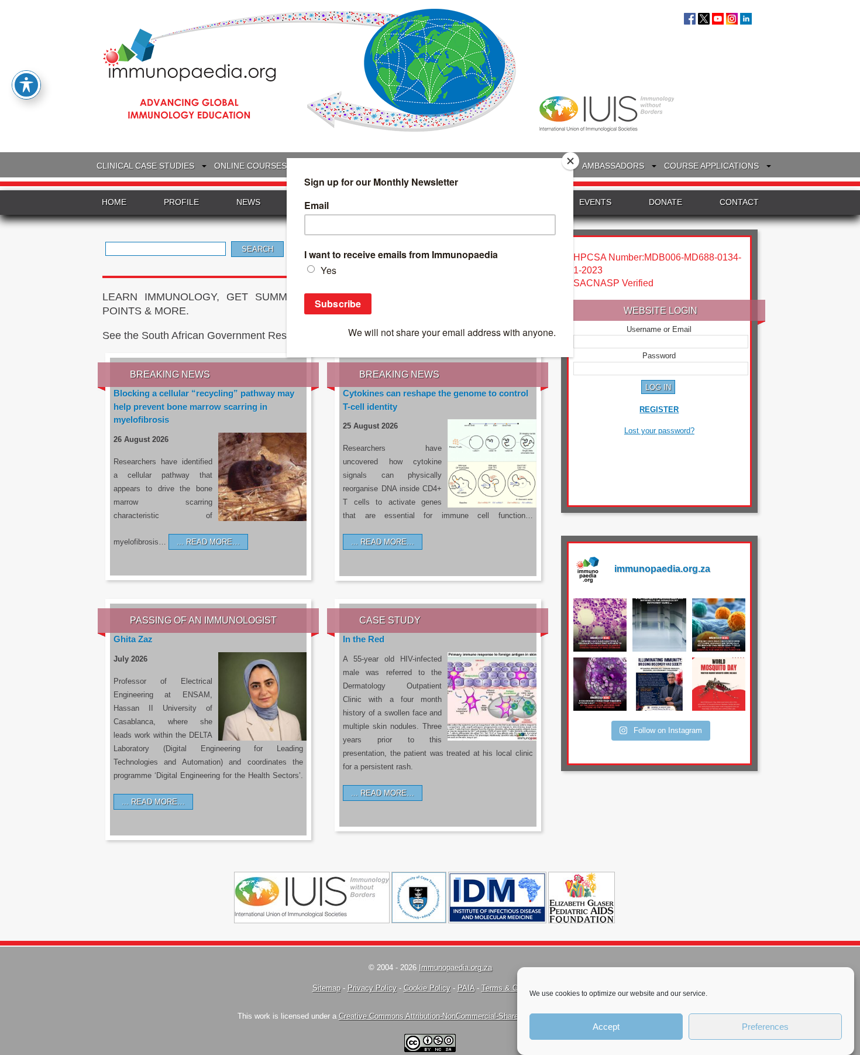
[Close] (570, 161)
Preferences (765, 1027)
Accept (606, 1027)
